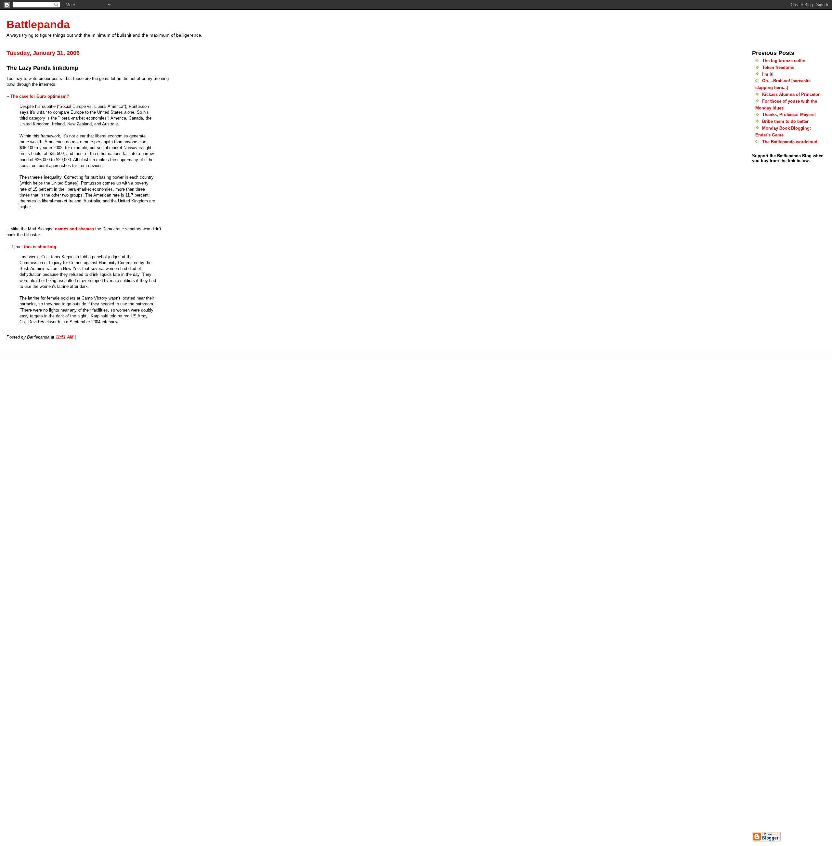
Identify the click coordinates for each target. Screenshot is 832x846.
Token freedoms (778, 67)
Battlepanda (38, 24)
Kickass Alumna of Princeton (791, 94)
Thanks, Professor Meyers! (789, 114)
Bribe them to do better (785, 121)
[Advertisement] (771, 732)
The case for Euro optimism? (39, 96)
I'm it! (768, 74)
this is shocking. (41, 246)
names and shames (74, 228)
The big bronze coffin (783, 60)
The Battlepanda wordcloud (789, 141)
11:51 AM (64, 337)
